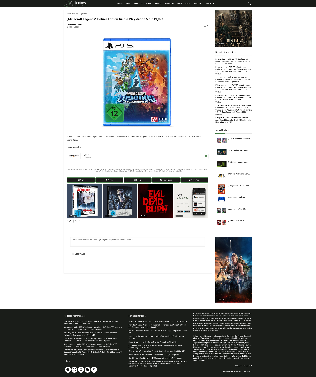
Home (119, 3)
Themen (208, 3)
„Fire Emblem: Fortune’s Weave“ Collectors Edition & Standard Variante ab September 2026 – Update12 (232, 79)
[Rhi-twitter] (74, 370)
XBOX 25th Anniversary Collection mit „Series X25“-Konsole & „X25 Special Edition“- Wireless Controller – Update (233, 70)
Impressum (248, 371)
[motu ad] (233, 238)
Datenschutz (238, 371)
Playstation (83, 14)
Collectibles (169, 3)
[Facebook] (68, 370)
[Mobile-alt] (81, 370)
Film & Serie (146, 3)
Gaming (158, 3)
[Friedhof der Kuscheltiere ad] (84, 185)
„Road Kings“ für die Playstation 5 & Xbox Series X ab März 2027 (152, 342)
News (128, 3)
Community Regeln (226, 371)
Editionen (198, 3)
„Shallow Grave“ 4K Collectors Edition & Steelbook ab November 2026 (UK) (156, 351)
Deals (136, 3)
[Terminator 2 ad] (120, 185)
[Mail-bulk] (87, 370)
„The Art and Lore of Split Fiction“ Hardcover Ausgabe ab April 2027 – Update (157, 321)
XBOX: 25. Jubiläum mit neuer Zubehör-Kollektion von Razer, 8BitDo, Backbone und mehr (233, 61)
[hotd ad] (233, 11)
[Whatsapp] (94, 370)
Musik (179, 3)
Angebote (70, 221)
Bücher (188, 3)
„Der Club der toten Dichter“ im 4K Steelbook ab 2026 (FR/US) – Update (155, 358)
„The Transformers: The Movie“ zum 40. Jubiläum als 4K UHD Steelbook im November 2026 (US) (233, 120)
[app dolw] (191, 185)
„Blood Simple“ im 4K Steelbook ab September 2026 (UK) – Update (153, 355)
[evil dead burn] (155, 185)
